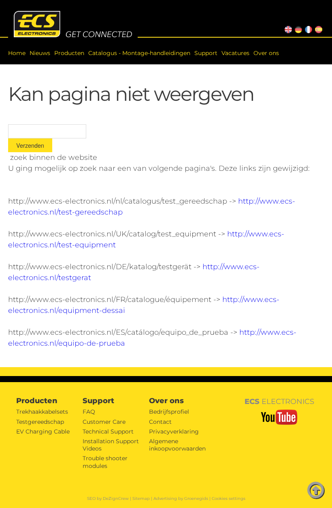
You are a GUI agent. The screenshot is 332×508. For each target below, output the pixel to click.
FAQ (89, 411)
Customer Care (104, 421)
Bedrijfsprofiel (169, 411)
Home (17, 53)
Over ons (266, 53)
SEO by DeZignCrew (108, 498)
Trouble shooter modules (105, 462)
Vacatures (235, 53)
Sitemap (141, 498)
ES (317, 28)
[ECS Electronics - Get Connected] (73, 24)
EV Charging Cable (43, 431)
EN (287, 28)
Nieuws (40, 53)
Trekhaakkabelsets (42, 411)
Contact (160, 421)
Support (205, 53)
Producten (69, 53)
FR (307, 28)
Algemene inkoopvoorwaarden (177, 445)
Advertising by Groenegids (180, 498)
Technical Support (108, 431)
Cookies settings (228, 498)
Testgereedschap (40, 421)
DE (297, 28)
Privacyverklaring (174, 431)
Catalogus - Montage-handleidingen (139, 53)
